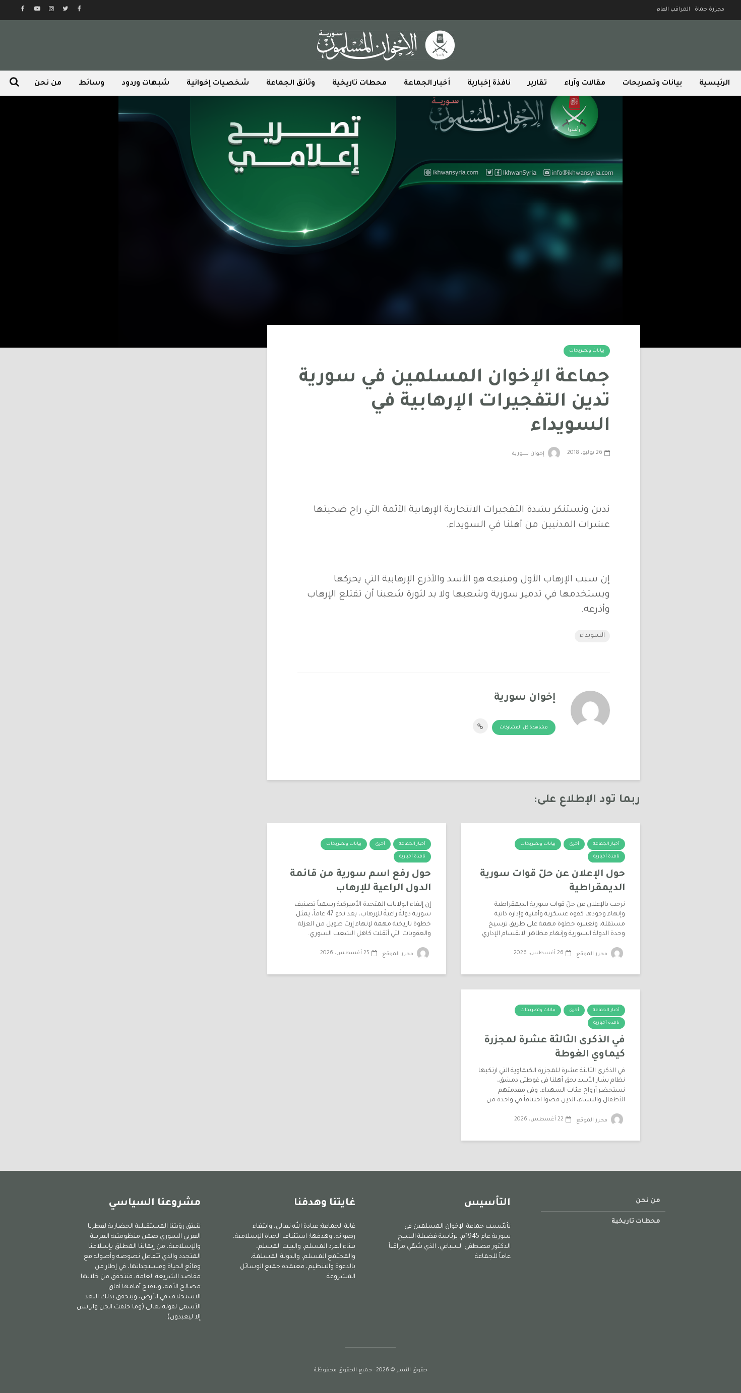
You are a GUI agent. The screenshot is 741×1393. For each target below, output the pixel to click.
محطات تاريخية (359, 84)
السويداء (592, 635)
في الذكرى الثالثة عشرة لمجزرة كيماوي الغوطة (554, 1047)
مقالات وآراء (584, 84)
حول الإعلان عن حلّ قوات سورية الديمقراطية (552, 881)
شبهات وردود (145, 84)
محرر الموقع (592, 954)
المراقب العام (673, 10)
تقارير (537, 84)
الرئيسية (714, 84)
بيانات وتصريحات (652, 84)
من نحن (47, 84)
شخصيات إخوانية (218, 84)
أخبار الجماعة (427, 84)
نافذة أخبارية (606, 856)
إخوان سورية (529, 454)
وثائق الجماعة (290, 84)
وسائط (91, 84)
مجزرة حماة (709, 10)
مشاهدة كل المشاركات (524, 728)
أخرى (574, 844)
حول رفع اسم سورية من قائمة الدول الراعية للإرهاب (360, 881)
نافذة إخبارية (489, 84)
